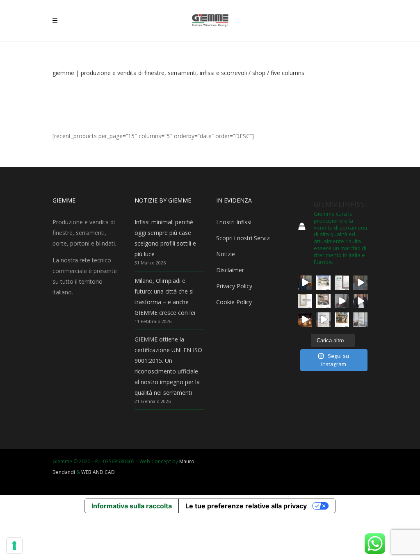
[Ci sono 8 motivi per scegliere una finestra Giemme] (305, 282)
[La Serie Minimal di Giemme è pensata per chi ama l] (360, 319)
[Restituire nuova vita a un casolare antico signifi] (342, 319)
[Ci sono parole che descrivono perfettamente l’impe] (342, 301)
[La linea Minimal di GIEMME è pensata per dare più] (305, 301)
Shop (258, 73)
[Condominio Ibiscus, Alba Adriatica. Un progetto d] (323, 282)
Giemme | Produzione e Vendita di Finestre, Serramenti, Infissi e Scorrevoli (149, 73)
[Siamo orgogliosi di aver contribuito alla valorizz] (323, 301)
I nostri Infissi (233, 222)
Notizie (225, 254)
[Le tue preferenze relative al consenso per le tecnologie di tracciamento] (14, 545)
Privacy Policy (234, 286)
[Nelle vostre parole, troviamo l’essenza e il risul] (323, 319)
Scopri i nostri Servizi (243, 238)
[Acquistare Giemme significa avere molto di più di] (342, 282)
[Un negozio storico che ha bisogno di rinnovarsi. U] (305, 319)
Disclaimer (230, 270)
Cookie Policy (234, 302)
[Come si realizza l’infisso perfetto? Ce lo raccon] (360, 301)
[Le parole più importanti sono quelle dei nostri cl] (360, 282)
